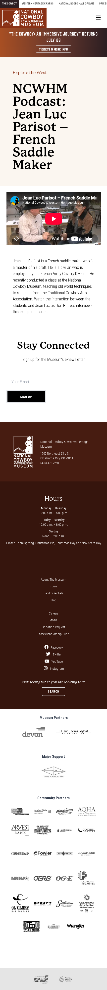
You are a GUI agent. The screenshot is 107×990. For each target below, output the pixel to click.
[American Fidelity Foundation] (43, 811)
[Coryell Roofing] (87, 830)
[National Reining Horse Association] (20, 878)
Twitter (56, 654)
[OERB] (43, 878)
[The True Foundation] (53, 772)
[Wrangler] (76, 926)
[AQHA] (87, 811)
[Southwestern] (65, 903)
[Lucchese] (87, 853)
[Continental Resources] (65, 830)
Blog (53, 600)
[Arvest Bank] (20, 830)
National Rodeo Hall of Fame (76, 3)
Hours (53, 586)
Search (53, 691)
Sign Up (26, 397)
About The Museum (53, 579)
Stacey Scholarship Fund (53, 634)
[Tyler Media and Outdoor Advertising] (32, 926)
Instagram (56, 668)
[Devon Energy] (33, 732)
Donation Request (53, 627)
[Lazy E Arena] (65, 854)
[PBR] (43, 903)
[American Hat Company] (65, 811)
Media (53, 620)
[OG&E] (65, 878)
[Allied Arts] (20, 811)
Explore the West (30, 72)
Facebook (56, 647)
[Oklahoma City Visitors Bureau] (53, 927)
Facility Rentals (53, 593)
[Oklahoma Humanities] (87, 878)
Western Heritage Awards (38, 3)
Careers (53, 613)
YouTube (57, 661)
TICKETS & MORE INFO (53, 49)
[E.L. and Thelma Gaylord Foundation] (73, 732)
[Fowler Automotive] (43, 853)
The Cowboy (9, 3)
